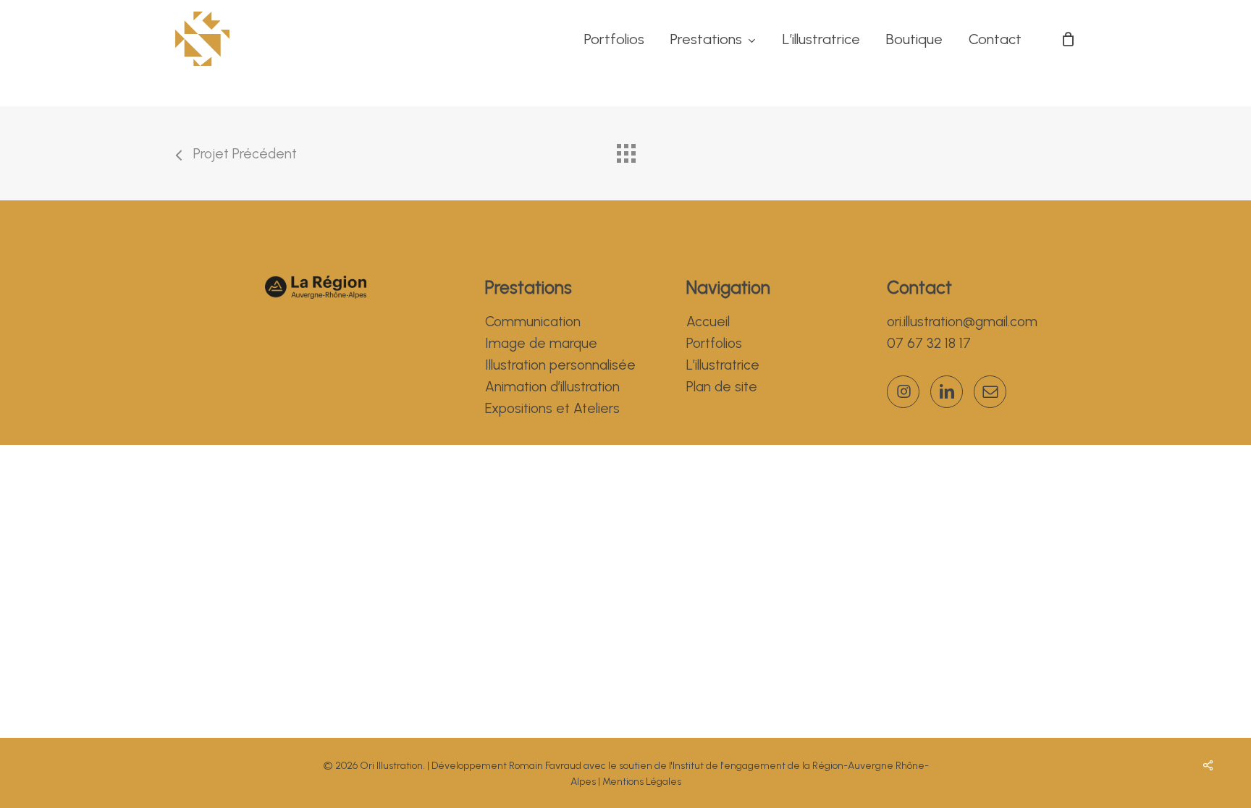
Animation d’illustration (552, 386)
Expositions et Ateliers (552, 408)
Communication (533, 321)
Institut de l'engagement (729, 766)
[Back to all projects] (625, 149)
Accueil (708, 321)
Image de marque (541, 343)
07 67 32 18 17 (929, 343)
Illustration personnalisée (560, 365)
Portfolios (714, 343)
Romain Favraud (545, 766)
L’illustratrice (722, 365)
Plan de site (721, 386)
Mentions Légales (641, 781)
